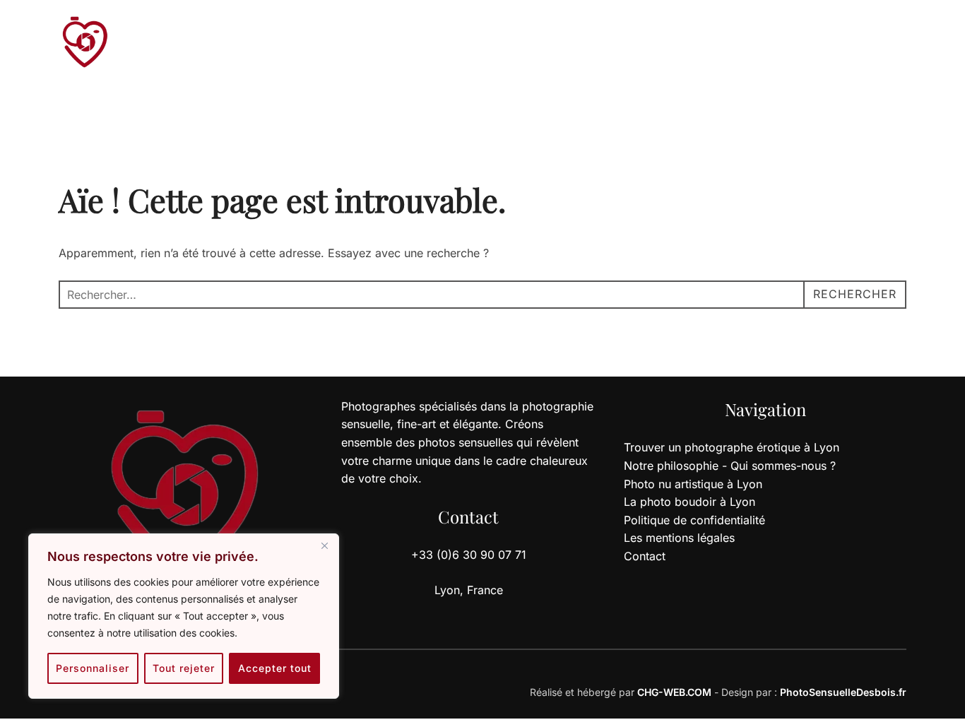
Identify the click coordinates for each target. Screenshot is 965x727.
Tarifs (611, 44)
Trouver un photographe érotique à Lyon (731, 447)
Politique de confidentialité (694, 520)
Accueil (241, 44)
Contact (689, 44)
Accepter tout (275, 668)
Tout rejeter (184, 668)
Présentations (397, 44)
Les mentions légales (679, 538)
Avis (561, 44)
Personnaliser (92, 668)
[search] (854, 43)
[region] (183, 616)
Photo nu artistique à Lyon (693, 484)
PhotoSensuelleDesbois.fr (843, 692)
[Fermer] (324, 545)
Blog (471, 44)
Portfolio (310, 44)
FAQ (516, 44)
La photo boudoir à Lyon (689, 502)
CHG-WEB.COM (674, 692)
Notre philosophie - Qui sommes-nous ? (730, 466)
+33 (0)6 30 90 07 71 (783, 44)
